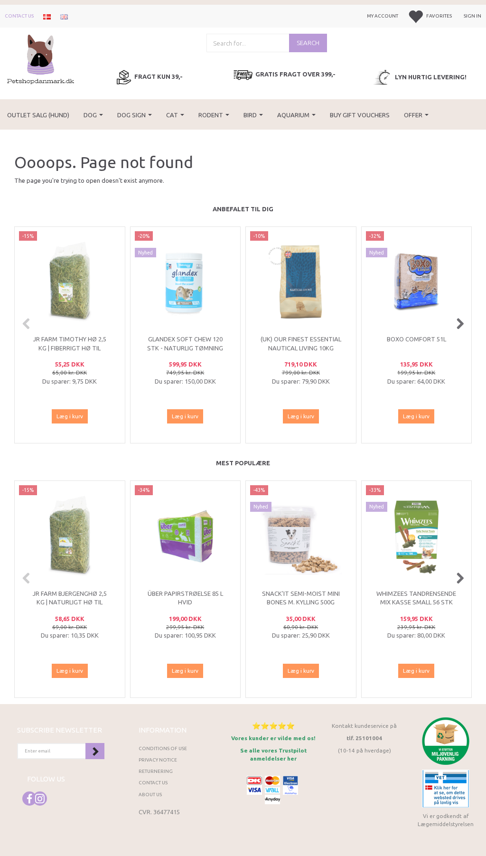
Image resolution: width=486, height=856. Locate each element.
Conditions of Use (163, 748)
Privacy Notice (158, 759)
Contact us (19, 16)
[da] (47, 16)
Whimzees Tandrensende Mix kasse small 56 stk (416, 598)
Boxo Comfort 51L (416, 339)
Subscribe (94, 751)
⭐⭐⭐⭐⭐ (273, 726)
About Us (150, 794)
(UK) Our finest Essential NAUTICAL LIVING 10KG (301, 343)
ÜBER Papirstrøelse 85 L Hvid (185, 598)
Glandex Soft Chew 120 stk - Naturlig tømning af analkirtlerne (185, 348)
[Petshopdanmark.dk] (40, 59)
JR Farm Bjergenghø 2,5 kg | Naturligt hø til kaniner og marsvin (70, 602)
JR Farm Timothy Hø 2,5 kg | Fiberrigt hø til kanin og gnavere (69, 348)
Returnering (156, 771)
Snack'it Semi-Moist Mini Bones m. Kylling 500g (301, 598)
